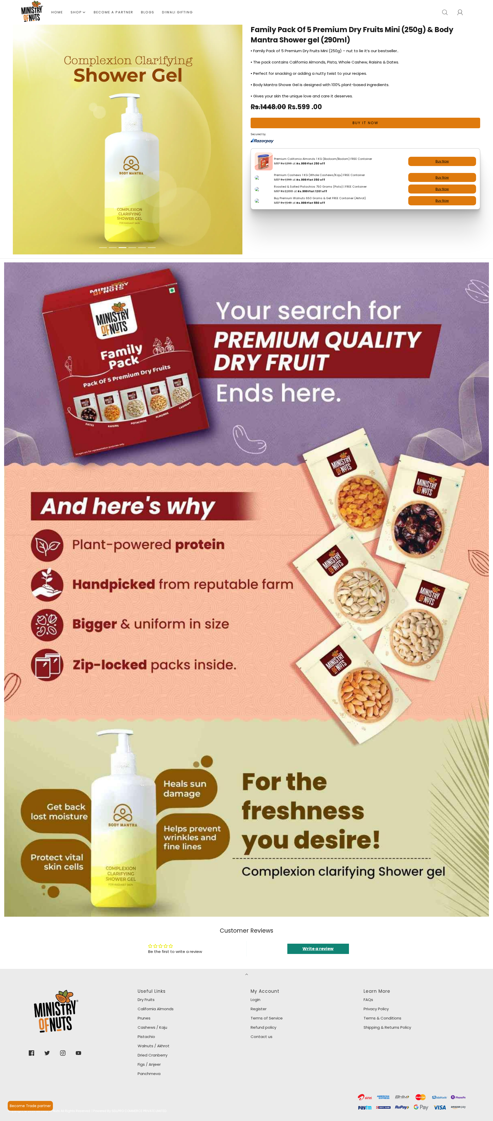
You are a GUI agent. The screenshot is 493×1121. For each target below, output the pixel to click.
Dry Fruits (146, 957)
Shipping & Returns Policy (387, 984)
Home (57, 12)
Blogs (147, 12)
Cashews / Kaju (152, 984)
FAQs (368, 957)
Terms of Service (267, 975)
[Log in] (463, 12)
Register (259, 966)
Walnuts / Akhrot (153, 1003)
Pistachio (146, 994)
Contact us (261, 994)
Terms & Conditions (382, 975)
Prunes (144, 975)
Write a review (318, 906)
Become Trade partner (30, 1105)
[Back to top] (246, 932)
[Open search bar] (447, 12)
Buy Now (442, 161)
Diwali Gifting (177, 12)
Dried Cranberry (152, 1012)
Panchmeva (149, 1031)
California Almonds (156, 966)
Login (255, 957)
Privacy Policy (376, 966)
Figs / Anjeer (149, 1021)
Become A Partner (113, 12)
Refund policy (263, 984)
